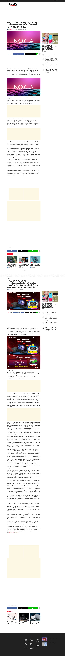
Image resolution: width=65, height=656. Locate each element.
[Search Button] (57, 9)
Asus (10, 605)
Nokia (23, 29)
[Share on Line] (37, 54)
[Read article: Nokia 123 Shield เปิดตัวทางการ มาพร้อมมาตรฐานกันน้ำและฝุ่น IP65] (35, 259)
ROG (16, 605)
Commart (13, 605)
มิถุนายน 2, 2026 (21, 624)
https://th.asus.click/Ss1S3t (13, 532)
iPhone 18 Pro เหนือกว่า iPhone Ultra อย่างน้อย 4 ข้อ (52, 643)
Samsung (15, 8)
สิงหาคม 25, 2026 (10, 267)
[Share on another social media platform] (39, 54)
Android (26, 639)
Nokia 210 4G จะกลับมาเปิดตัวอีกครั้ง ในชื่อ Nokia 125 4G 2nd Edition (24, 265)
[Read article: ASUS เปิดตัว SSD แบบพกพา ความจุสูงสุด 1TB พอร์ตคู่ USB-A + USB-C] (12, 617)
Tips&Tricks (37, 644)
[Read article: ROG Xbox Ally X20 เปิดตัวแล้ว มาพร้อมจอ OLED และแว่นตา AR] (24, 617)
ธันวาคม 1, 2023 (17, 29)
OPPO (21, 8)
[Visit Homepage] (12, 4)
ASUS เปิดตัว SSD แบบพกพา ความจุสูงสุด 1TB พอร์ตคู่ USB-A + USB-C (12, 622)
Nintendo (31, 643)
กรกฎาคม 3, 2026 (10, 624)
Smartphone (28, 8)
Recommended (38, 637)
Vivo (18, 8)
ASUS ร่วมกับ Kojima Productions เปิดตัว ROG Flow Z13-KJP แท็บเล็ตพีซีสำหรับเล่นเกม (35, 623)
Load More (24, 270)
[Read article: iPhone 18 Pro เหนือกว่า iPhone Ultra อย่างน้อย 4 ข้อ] (44, 644)
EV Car (26, 644)
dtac (25, 643)
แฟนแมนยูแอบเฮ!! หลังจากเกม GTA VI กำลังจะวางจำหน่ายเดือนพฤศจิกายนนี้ (52, 638)
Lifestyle (31, 640)
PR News (25, 29)
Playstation (32, 647)
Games (33, 8)
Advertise (48, 653)
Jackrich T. (11, 29)
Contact (57, 653)
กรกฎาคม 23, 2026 (33, 267)
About (45, 653)
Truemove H (37, 645)
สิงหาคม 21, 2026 (21, 267)
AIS (25, 637)
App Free (26, 640)
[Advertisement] (42, 4)
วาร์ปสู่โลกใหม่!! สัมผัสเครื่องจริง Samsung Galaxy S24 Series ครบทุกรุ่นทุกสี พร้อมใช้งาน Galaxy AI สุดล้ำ (51, 55)
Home (8, 8)
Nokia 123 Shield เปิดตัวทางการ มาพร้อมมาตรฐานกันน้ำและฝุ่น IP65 (35, 265)
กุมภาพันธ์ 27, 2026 (33, 625)
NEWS (11, 8)
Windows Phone (37, 647)
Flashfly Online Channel (27, 648)
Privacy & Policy (53, 653)
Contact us (56, 0)
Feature (26, 645)
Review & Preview (39, 8)
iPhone (24, 8)
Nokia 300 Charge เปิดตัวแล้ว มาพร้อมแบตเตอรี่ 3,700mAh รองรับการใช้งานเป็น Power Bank (12, 265)
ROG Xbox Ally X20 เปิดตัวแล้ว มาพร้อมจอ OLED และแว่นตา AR (23, 622)
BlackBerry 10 (27, 641)
